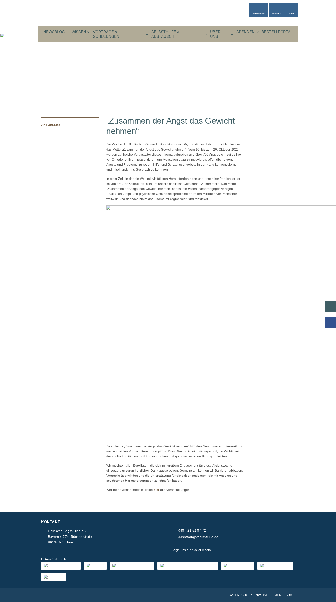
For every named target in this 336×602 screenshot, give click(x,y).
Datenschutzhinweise (248, 595)
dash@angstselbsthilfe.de (198, 537)
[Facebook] (218, 550)
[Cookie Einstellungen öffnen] (325, 596)
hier (156, 490)
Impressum (283, 595)
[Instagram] (229, 550)
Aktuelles (50, 124)
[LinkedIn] (240, 550)
